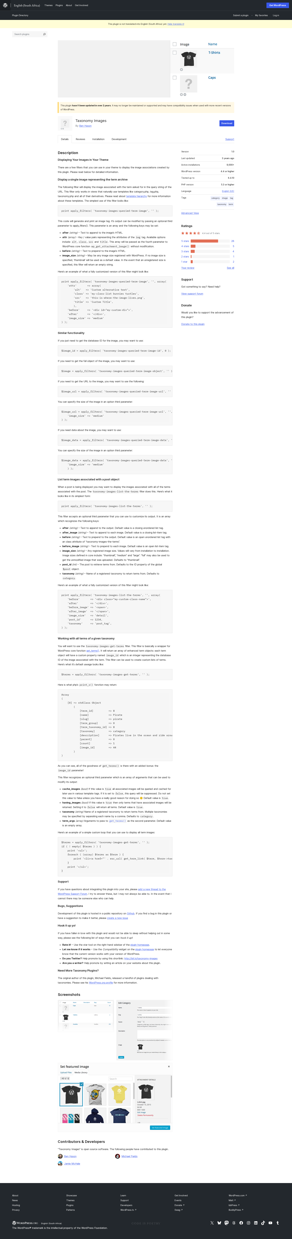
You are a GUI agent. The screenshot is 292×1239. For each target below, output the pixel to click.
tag (231, 198)
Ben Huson (85, 125)
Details (65, 139)
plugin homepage (139, 944)
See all (230, 267)
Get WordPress (277, 5)
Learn (123, 1195)
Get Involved (181, 1195)
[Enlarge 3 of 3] (168, 1066)
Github (130, 913)
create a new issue (117, 918)
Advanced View (190, 213)
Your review (187, 267)
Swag (179, 1210)
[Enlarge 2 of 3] (168, 1004)
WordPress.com (238, 1195)
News (15, 1200)
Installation (98, 139)
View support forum (192, 293)
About (15, 1195)
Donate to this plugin (193, 324)
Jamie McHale (72, 1163)
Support (229, 139)
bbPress (234, 1205)
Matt (232, 1200)
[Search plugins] (44, 34)
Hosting (16, 1205)
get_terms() (92, 650)
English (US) (228, 191)
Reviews (80, 139)
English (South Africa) (51, 1223)
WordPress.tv (128, 1210)
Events (178, 1200)
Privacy (16, 1210)
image (225, 198)
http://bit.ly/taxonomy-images (141, 958)
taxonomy (221, 204)
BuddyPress (236, 1210)
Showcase (71, 1195)
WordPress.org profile (101, 982)
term (231, 204)
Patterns (70, 1210)
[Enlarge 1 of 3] (109, 1004)
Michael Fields (129, 1156)
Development (119, 139)
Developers (126, 1205)
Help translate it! (176, 24)
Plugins (69, 1205)
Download (226, 123)
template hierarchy (136, 196)
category (215, 198)
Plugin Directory (20, 15)
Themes (70, 1200)
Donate (180, 1205)
